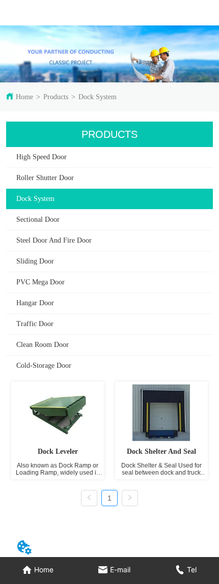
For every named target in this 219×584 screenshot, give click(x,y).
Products (55, 97)
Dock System (97, 97)
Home (24, 97)
